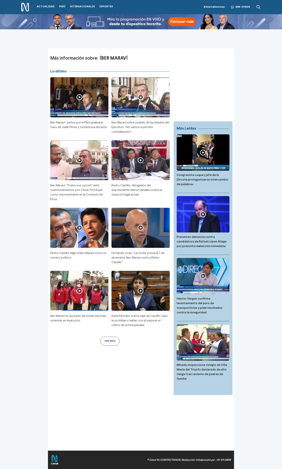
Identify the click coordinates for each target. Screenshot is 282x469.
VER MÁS (109, 341)
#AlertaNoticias (214, 7)
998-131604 (242, 7)
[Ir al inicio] (25, 7)
